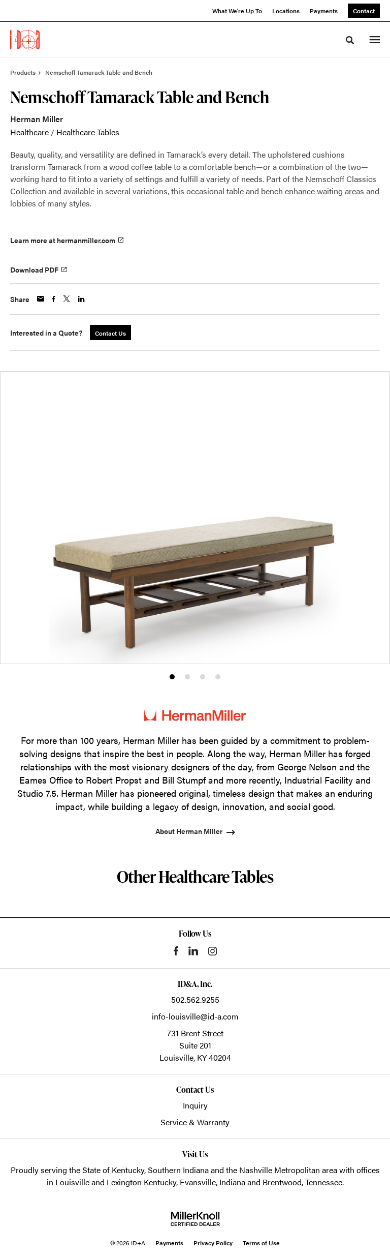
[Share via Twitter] (66, 298)
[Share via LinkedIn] (81, 299)
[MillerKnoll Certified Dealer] (195, 1218)
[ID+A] (25, 39)
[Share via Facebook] (53, 299)
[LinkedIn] (193, 950)
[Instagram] (212, 951)
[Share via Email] (40, 299)
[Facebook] (176, 950)
